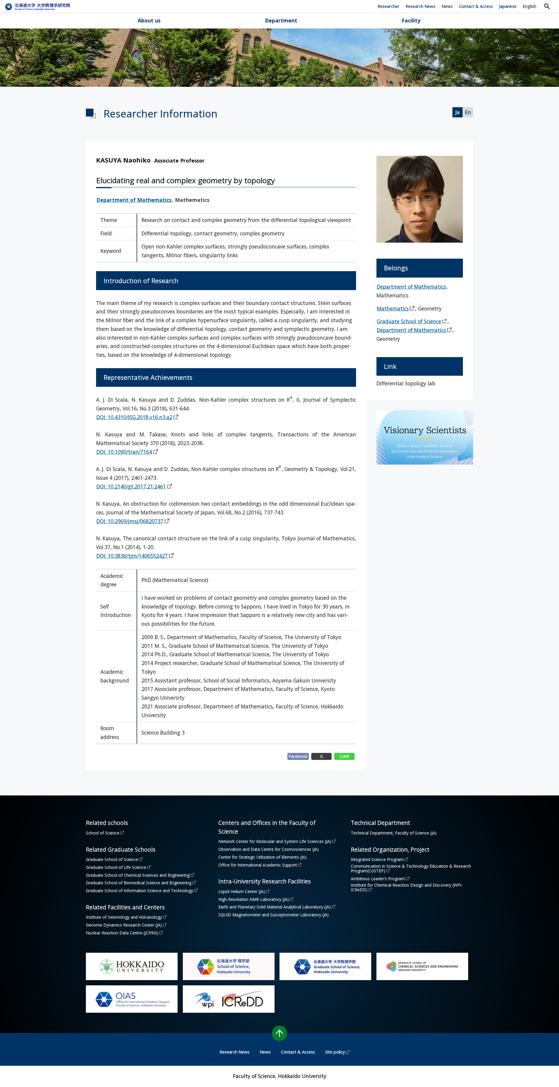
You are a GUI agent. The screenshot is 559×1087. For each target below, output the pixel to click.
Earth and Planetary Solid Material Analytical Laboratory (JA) (274, 906)
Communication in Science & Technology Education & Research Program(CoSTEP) (411, 868)
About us (149, 20)
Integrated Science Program (377, 859)
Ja (457, 112)
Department (281, 20)
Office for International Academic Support (257, 864)
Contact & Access (476, 6)
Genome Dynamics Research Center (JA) (124, 924)
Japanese (507, 6)
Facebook (298, 756)
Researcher (388, 6)
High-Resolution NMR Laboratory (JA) (253, 899)
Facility (411, 20)
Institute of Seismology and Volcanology (124, 917)
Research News (421, 6)
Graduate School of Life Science (116, 867)
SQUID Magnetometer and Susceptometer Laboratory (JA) (273, 915)
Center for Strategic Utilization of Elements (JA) (262, 857)
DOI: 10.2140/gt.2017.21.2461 (131, 486)
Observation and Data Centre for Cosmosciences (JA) (268, 849)
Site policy (335, 1052)
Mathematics (393, 308)
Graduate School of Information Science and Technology (139, 890)
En (468, 112)
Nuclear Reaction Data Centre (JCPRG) (122, 932)
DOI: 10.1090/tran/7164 (124, 451)
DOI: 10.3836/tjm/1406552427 (132, 555)
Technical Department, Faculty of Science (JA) (394, 833)
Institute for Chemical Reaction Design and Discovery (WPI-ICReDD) (407, 887)
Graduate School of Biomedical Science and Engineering (138, 882)
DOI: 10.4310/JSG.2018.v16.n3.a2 (134, 417)
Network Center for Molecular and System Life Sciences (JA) (274, 841)
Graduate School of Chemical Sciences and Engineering (138, 875)
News (447, 6)
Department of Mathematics (133, 199)
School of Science (102, 832)
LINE (344, 756)
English (529, 6)
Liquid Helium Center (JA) (241, 891)
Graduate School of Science (409, 321)
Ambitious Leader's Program (378, 878)
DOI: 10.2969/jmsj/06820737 (129, 521)
